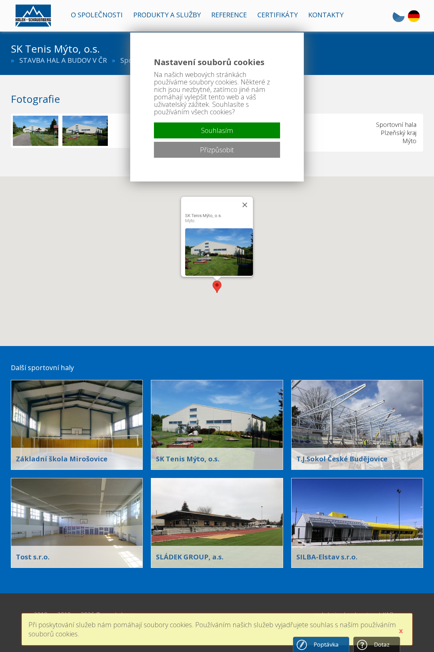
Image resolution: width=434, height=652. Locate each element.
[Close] (245, 205)
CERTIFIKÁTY (277, 14)
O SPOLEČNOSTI (97, 14)
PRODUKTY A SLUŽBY (167, 14)
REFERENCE (229, 14)
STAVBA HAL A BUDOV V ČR (63, 60)
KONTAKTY (325, 14)
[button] (217, 287)
